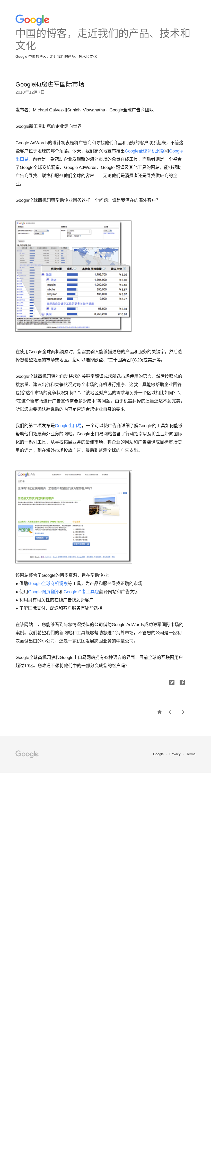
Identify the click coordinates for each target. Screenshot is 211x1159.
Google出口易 (68, 425)
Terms (191, 754)
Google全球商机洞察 (145, 151)
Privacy (175, 754)
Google (159, 754)
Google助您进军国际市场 (49, 84)
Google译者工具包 (81, 591)
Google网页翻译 (43, 591)
